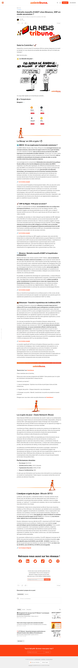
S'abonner (65, 2)
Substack (30, 665)
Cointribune (30, 370)
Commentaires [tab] (20, 594)
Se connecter (73, 2)
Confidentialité (37, 659)
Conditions (43, 659)
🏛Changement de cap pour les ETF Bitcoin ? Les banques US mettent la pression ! (33, 613)
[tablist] (23, 594)
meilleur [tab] (19, 609)
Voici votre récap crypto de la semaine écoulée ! (30, 622)
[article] (39, 616)
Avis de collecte (49, 659)
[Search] (57, 2)
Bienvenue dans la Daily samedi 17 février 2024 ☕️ (27, 616)
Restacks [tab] (26, 594)
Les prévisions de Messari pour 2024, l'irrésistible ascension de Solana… (32, 624)
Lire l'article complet (24, 182)
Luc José (21, 19)
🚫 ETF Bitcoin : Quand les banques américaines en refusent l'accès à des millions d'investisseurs (31, 632)
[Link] (15, 45)
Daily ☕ (19, 7)
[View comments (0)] (22, 23)
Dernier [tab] (23, 609)
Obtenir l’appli (45, 662)
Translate (19, 9)
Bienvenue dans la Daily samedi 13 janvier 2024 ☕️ (27, 634)
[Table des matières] (1, 334)
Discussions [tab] (29, 609)
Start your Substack (35, 662)
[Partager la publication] (60, 2)
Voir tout (20, 641)
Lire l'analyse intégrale (25, 548)
